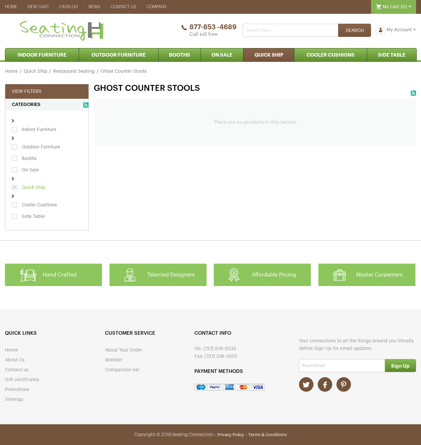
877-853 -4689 (212, 27)
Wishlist (113, 360)
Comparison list (122, 370)
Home (11, 7)
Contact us (123, 7)
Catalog (68, 7)
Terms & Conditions (267, 434)
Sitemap (14, 399)
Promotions (17, 389)
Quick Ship (269, 55)
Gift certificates (22, 380)
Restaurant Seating (74, 71)
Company (156, 7)
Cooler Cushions (331, 55)
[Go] (400, 365)
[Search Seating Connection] (354, 30)
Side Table (392, 55)
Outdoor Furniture (118, 55)
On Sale (222, 55)
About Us (15, 360)
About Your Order (123, 350)
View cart (38, 7)
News (94, 7)
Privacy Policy (230, 434)
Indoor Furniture (41, 55)
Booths (179, 55)
